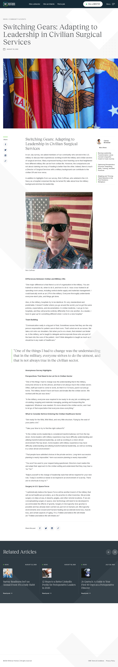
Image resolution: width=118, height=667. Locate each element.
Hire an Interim (48, 4)
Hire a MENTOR (94, 4)
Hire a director (34, 4)
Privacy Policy (110, 661)
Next (115, 552)
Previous (108, 552)
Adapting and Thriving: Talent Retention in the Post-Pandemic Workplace (105, 179)
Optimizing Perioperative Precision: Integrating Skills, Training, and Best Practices (106, 167)
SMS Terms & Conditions (96, 661)
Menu (108, 4)
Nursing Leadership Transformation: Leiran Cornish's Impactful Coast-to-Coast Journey (106, 156)
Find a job (61, 4)
